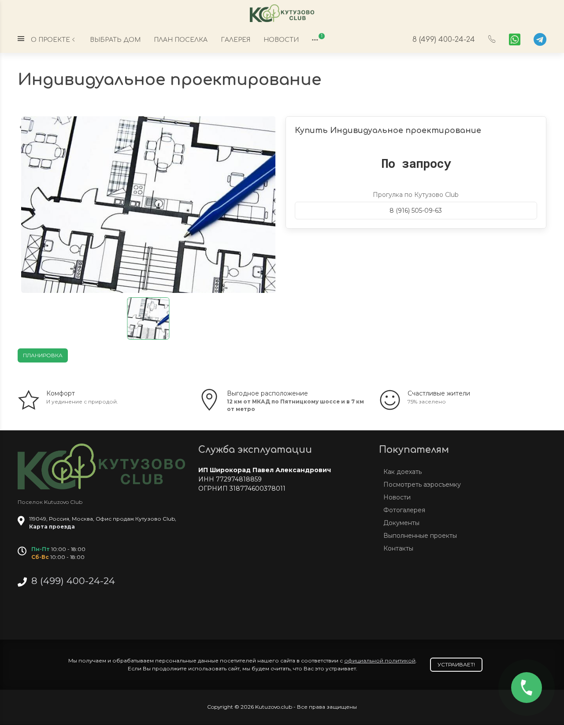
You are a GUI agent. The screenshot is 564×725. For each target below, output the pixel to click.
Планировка (43, 355)
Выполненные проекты (420, 536)
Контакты (398, 548)
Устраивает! (456, 664)
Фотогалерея (404, 510)
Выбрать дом (115, 40)
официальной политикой (380, 660)
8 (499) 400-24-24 (443, 39)
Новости (281, 40)
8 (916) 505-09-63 (416, 211)
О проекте (50, 40)
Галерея (235, 40)
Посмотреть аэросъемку (422, 484)
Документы (401, 523)
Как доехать (402, 472)
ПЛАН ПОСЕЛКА (181, 40)
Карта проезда (52, 526)
